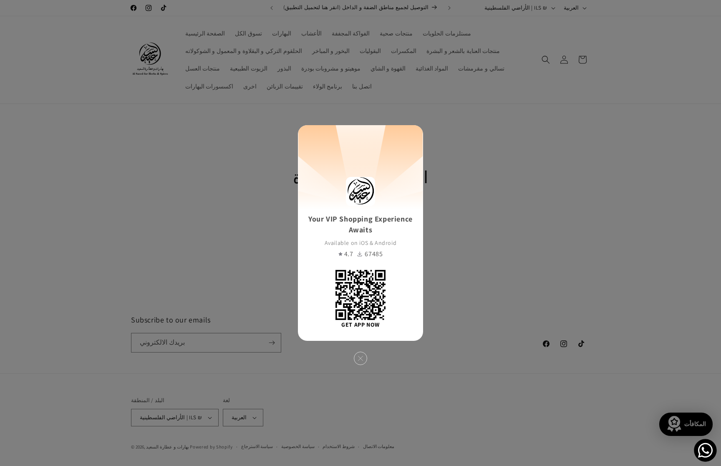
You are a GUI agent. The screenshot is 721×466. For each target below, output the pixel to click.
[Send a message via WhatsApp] (705, 450)
